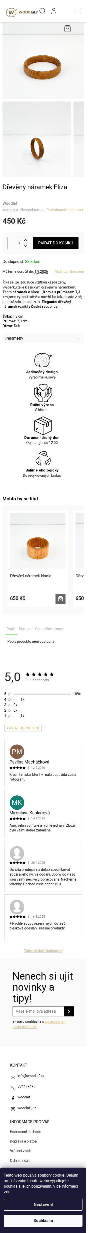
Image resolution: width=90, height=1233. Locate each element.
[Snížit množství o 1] (25, 246)
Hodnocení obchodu (25, 1132)
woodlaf (24, 1097)
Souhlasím (43, 1220)
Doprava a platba (23, 1141)
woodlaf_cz (27, 1108)
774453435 (27, 1087)
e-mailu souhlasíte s (39, 1023)
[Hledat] (43, 11)
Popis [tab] (11, 629)
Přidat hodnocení (23, 728)
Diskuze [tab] (25, 629)
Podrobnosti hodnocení (64, 210)
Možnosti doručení (69, 271)
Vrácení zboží (20, 1151)
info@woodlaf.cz (31, 1076)
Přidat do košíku (55, 243)
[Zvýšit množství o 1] (25, 240)
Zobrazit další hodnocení (43, 951)
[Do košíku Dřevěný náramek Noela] (61, 599)
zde (7, 1191)
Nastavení (43, 1204)
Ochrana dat (20, 1161)
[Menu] (79, 11)
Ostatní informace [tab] (49, 629)
